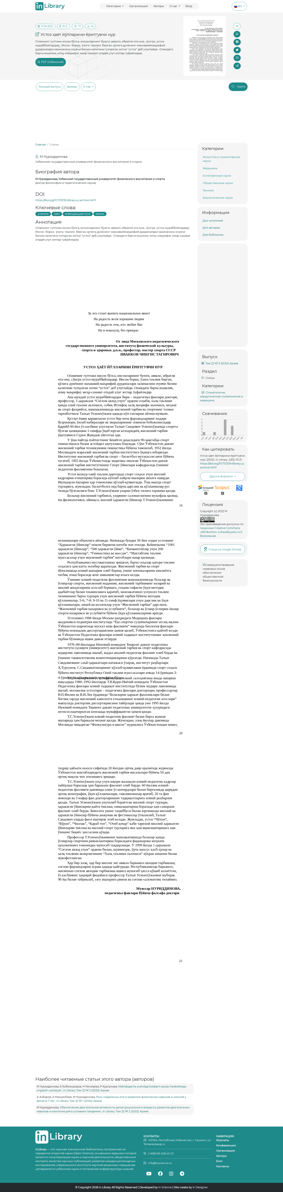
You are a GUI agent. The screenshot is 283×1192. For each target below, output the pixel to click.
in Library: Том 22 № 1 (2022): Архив (79, 1100)
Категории (114, 6)
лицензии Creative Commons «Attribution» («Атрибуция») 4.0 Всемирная (221, 532)
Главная (40, 144)
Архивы (72, 86)
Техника (208, 190)
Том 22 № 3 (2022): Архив (221, 363)
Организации (138, 6)
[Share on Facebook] (237, 42)
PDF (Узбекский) (52, 62)
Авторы (158, 6)
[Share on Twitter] (237, 50)
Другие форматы (221, 476)
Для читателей (213, 220)
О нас (174, 6)
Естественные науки (217, 175)
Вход (189, 6)
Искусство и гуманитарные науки (221, 159)
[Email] (237, 58)
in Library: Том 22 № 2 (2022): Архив (86, 1090)
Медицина (210, 168)
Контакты (222, 1166)
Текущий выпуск (49, 86)
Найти (241, 86)
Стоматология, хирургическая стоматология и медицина (221, 396)
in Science (165, 1187)
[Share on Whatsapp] (237, 34)
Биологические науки (218, 197)
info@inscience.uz (160, 1163)
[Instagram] (171, 1174)
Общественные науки (218, 183)
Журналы (222, 1140)
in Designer (200, 1187)
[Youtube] (148, 1174)
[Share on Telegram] (237, 66)
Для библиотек (213, 234)
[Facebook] (160, 1174)
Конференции (226, 1145)
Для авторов (211, 227)
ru (240, 6)
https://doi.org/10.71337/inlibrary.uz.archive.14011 (65, 200)
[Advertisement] (141, 118)
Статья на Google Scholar (225, 549)
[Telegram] (182, 1174)
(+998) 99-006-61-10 (161, 1153)
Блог (219, 1161)
